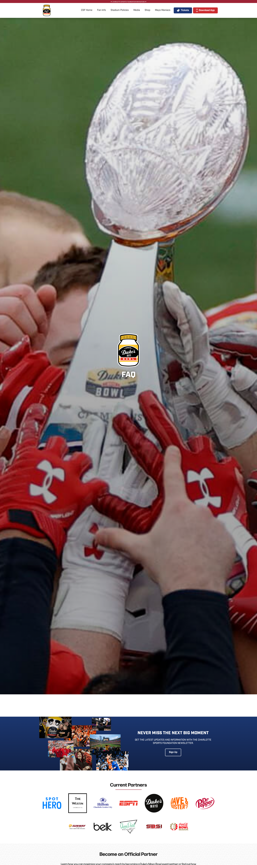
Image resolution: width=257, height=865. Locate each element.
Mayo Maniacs (162, 10)
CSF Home (86, 10)
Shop (147, 10)
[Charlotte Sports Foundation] (46, 10)
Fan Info (101, 10)
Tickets (185, 10)
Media (136, 10)
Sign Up (173, 752)
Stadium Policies (120, 10)
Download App (207, 10)
